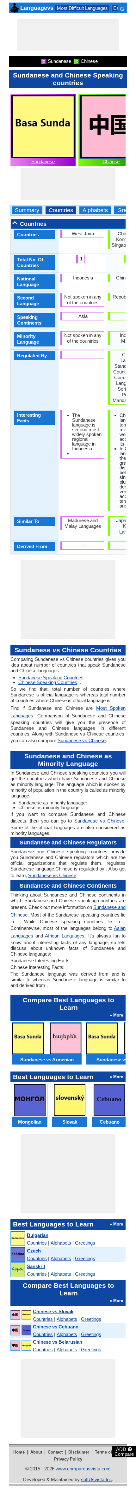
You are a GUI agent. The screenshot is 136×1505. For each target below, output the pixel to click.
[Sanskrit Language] (17, 1270)
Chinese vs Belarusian (57, 1342)
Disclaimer (78, 1452)
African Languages (64, 935)
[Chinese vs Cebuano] (20, 1330)
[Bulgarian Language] (17, 1239)
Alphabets (95, 210)
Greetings (85, 1243)
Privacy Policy (68, 1459)
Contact (55, 1452)
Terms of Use (108, 1452)
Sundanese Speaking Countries (50, 677)
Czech (34, 1250)
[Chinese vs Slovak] (20, 1315)
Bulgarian (37, 1235)
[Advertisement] (68, 34)
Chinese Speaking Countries (47, 682)
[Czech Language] (17, 1254)
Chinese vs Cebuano (55, 1326)
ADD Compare (124, 1451)
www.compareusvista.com (83, 1468)
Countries (61, 210)
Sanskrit (36, 1266)
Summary (27, 210)
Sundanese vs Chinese (82, 740)
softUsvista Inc (96, 1479)
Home (19, 1452)
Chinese (111, 161)
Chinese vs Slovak (53, 1311)
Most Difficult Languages (82, 8)
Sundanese (43, 161)
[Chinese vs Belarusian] (20, 1345)
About (36, 1452)
